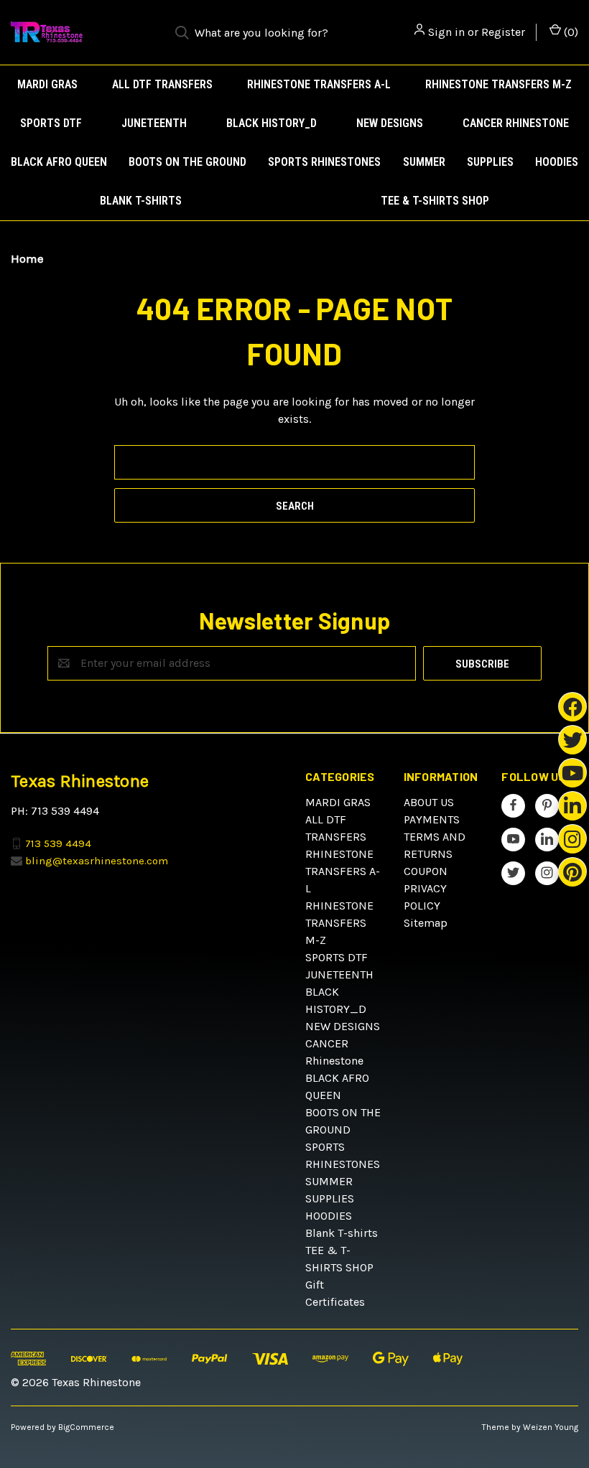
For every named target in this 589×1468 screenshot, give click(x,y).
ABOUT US (429, 802)
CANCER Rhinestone (516, 123)
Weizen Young (550, 1427)
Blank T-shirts (141, 200)
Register (503, 32)
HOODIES (556, 162)
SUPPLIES (490, 162)
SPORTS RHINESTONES (324, 162)
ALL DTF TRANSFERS (162, 84)
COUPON (425, 871)
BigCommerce (86, 1427)
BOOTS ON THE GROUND (187, 162)
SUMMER (424, 162)
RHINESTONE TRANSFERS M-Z (498, 84)
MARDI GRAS (47, 84)
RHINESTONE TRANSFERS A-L (319, 84)
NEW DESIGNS (389, 123)
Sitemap (425, 923)
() (569, 32)
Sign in (446, 32)
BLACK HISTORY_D (271, 123)
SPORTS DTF (51, 123)
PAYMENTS (432, 819)
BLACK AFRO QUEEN (59, 162)
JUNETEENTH (154, 123)
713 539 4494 (58, 842)
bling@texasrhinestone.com (96, 860)
